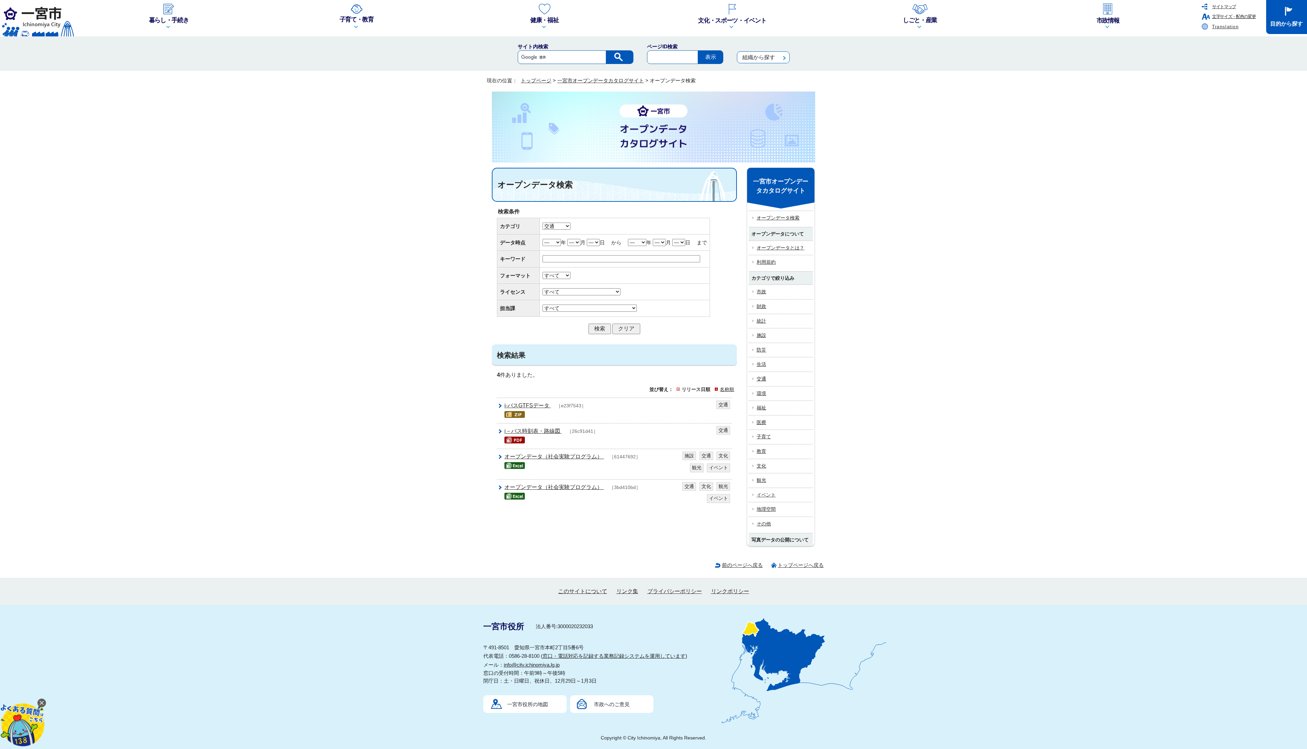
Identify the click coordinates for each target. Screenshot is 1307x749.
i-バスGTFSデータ (527, 405)
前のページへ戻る (742, 565)
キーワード (513, 259)
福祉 (761, 407)
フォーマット (515, 275)
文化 (761, 466)
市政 (761, 291)
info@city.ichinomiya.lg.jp (532, 665)
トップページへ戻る (801, 565)
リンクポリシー (730, 591)
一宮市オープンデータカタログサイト (600, 80)
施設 (761, 335)
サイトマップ (1224, 6)
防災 (761, 350)
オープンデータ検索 (778, 218)
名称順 (727, 389)
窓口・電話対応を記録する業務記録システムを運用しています (614, 656)
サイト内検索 (533, 46)
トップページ (536, 80)
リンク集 (627, 591)
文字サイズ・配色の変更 (1234, 16)
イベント (766, 495)
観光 (761, 480)
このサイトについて (582, 591)
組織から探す (758, 57)
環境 (761, 393)
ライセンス (513, 292)
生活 (761, 364)
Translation (1225, 26)
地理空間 (766, 509)
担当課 (507, 308)
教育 (761, 451)
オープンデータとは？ (780, 247)
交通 (761, 378)
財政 (761, 306)
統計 (761, 321)
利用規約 (766, 262)
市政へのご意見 (612, 704)
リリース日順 (696, 389)
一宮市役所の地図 (527, 704)
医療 (761, 422)
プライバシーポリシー (674, 591)
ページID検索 (662, 46)
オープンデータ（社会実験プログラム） (554, 456)
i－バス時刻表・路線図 (533, 431)
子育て (764, 436)
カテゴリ (510, 226)
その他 (764, 523)
